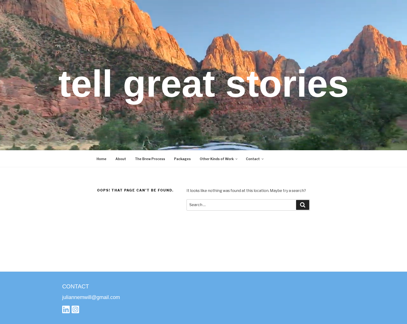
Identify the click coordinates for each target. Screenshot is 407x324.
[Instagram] (75, 310)
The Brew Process (150, 159)
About (120, 159)
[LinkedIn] (66, 310)
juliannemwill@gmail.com (91, 297)
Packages (182, 159)
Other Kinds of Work (217, 159)
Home (101, 159)
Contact (253, 159)
